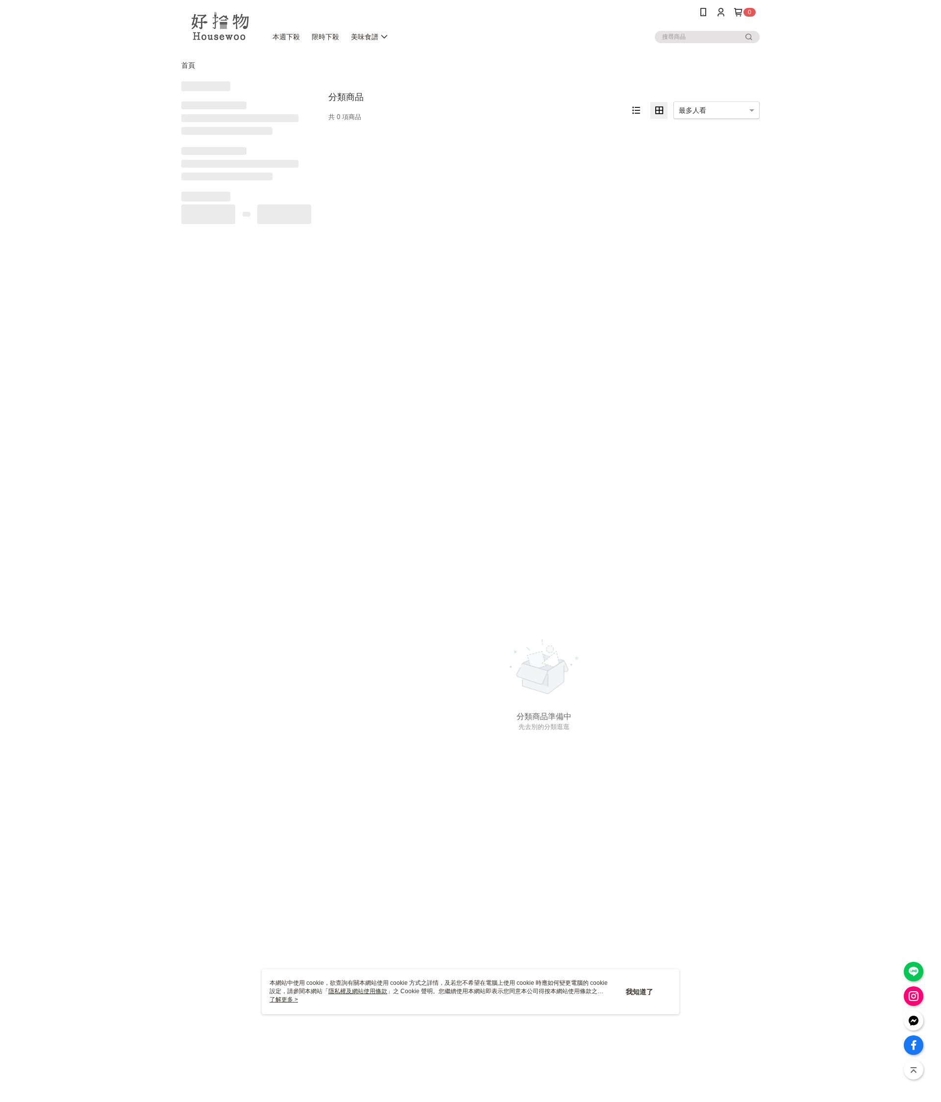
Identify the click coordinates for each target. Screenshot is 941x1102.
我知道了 (639, 992)
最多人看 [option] (692, 110)
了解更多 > (284, 999)
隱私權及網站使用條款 (357, 991)
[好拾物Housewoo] (218, 26)
